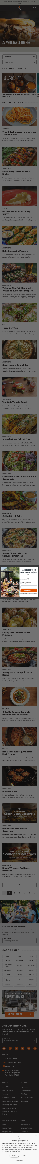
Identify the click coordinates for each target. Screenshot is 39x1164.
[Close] (36, 1135)
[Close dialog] (37, 568)
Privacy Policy (16, 1151)
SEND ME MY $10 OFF (28, 590)
